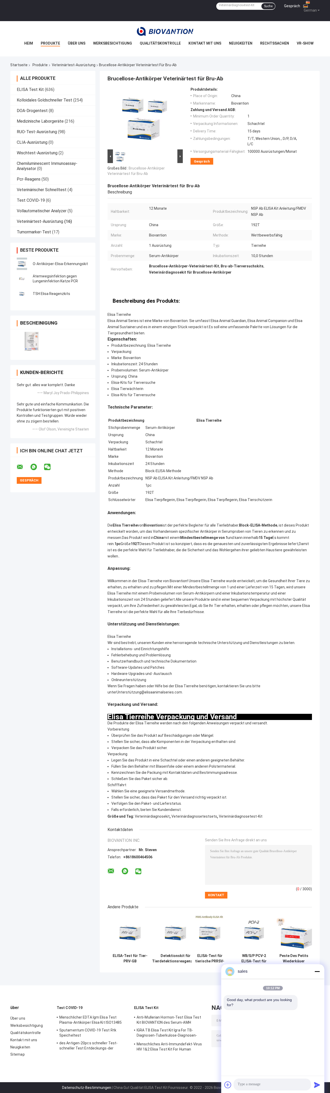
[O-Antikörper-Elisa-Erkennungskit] (22, 264)
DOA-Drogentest (32, 110)
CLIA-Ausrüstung (32, 142)
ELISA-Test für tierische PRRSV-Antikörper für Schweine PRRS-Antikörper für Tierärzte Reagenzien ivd (209, 958)
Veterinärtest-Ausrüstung (73, 65)
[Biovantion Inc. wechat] (50, 467)
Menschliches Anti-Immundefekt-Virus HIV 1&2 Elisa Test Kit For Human (169, 1046)
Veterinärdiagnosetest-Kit (240, 816)
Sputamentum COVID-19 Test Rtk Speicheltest (87, 1032)
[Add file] (228, 1084)
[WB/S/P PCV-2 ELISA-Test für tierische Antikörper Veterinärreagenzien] (254, 933)
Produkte (50, 43)
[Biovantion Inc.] (165, 31)
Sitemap (17, 1054)
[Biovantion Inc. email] (23, 467)
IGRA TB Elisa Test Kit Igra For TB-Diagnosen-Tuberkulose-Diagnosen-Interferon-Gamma (167, 1033)
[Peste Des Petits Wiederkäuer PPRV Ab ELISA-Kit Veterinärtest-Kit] (294, 933)
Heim (28, 43)
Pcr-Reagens (28, 179)
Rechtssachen (274, 43)
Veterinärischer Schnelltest (42, 189)
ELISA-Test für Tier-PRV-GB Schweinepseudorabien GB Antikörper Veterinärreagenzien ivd (130, 958)
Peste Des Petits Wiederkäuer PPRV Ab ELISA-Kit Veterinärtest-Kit (293, 958)
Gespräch (292, 6)
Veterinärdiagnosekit (152, 816)
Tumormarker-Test (34, 232)
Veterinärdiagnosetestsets (194, 816)
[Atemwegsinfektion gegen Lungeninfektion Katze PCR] (22, 279)
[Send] (317, 1084)
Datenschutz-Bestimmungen (86, 1088)
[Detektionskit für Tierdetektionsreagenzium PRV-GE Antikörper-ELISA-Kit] (175, 933)
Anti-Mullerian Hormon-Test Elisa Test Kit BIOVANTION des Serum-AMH (169, 1019)
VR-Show (305, 43)
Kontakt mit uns (204, 43)
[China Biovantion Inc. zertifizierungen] (31, 341)
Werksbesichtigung (112, 43)
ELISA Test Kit (30, 89)
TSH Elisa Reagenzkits (51, 294)
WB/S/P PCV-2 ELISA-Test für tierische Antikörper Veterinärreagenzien (254, 958)
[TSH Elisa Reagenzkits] (22, 293)
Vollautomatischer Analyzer (42, 210)
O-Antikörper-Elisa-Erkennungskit (60, 264)
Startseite (19, 65)
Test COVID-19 (31, 200)
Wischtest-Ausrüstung (37, 152)
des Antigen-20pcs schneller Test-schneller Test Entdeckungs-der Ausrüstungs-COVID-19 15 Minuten (88, 1046)
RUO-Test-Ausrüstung (37, 131)
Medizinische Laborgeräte (40, 121)
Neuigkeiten (240, 43)
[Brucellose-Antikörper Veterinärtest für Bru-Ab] (144, 117)
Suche (268, 6)
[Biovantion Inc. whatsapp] (36, 467)
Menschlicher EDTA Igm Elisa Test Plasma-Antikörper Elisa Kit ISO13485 (90, 1019)
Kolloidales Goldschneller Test (44, 100)
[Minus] (317, 971)
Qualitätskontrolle (160, 43)
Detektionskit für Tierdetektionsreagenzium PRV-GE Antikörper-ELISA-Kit (175, 958)
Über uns (76, 43)
